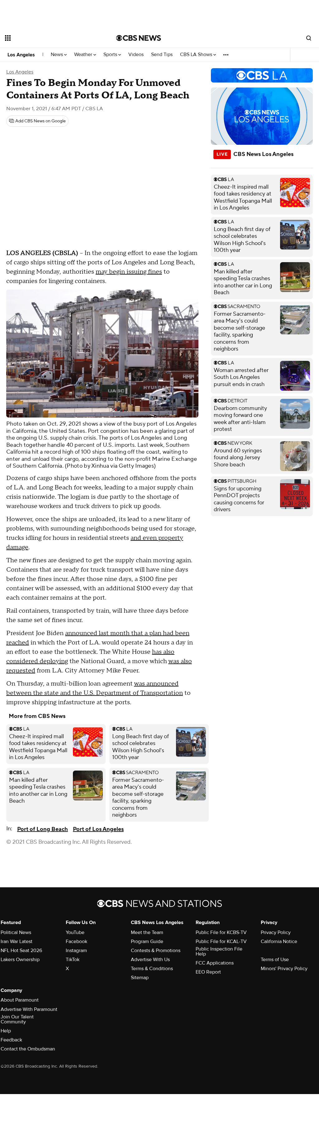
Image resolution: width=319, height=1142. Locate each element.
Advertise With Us (150, 959)
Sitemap (140, 977)
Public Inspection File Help (219, 951)
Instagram (76, 950)
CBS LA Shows (196, 55)
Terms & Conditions (152, 968)
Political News (16, 932)
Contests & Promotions (155, 950)
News (57, 55)
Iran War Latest (16, 941)
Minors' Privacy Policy (284, 968)
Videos (136, 55)
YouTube (75, 932)
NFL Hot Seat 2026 (21, 950)
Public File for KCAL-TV (221, 941)
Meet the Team (147, 932)
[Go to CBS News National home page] (138, 38)
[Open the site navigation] (49, 38)
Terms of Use (275, 959)
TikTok (72, 959)
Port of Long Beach (42, 829)
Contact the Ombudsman (28, 1048)
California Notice (279, 941)
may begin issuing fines (129, 272)
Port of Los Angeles (98, 829)
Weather (83, 55)
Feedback (11, 1039)
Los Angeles (21, 55)
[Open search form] (309, 38)
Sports (110, 55)
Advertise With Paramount (29, 1009)
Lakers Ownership (20, 959)
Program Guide (147, 941)
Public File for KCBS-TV (221, 932)
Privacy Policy (276, 932)
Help (6, 1030)
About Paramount (20, 1000)
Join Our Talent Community (17, 1019)
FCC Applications (215, 962)
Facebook (76, 941)
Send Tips (162, 55)
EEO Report (208, 972)
